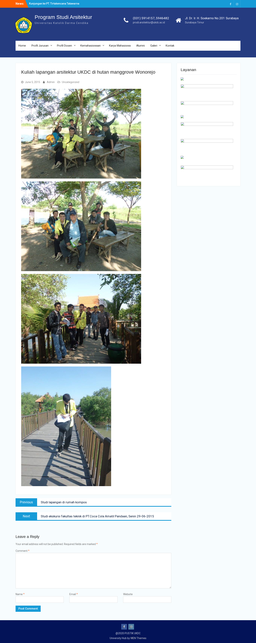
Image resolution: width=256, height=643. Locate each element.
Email (73, 594)
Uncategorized (70, 82)
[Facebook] (230, 3)
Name (20, 594)
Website (128, 594)
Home (22, 45)
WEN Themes (138, 638)
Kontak (170, 45)
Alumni (140, 45)
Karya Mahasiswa (120, 45)
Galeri (153, 45)
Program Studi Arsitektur (63, 17)
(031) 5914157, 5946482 (151, 18)
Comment (22, 550)
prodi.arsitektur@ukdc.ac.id (149, 22)
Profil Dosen (64, 45)
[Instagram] (237, 3)
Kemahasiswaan (90, 45)
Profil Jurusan (40, 45)
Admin (51, 82)
